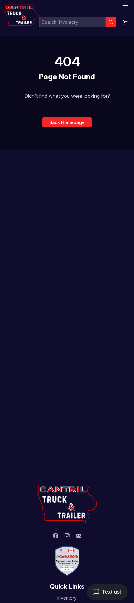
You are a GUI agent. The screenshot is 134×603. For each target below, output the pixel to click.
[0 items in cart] (125, 22)
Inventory (67, 598)
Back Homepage (67, 122)
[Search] (111, 22)
